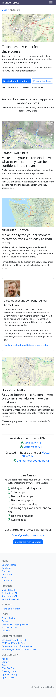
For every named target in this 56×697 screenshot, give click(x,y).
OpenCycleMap (21, 535)
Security (6, 630)
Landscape (38, 535)
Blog (4, 665)
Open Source (8, 677)
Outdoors (6, 568)
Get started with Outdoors (16, 81)
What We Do (8, 668)
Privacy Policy (8, 618)
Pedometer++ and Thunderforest (18, 646)
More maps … (8, 580)
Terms (5, 621)
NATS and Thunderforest (14, 640)
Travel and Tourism (11, 608)
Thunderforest (10, 2)
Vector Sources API (35, 454)
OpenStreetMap (9, 674)
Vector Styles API (10, 593)
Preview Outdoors (42, 81)
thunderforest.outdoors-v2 (33, 460)
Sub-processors (9, 627)
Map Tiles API (33, 443)
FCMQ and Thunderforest (14, 643)
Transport (6, 571)
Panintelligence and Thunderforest (19, 649)
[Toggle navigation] (50, 2)
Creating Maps (9, 671)
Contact (5, 661)
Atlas (4, 577)
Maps (4, 9)
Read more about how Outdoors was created (26, 345)
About (5, 658)
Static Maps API (32, 447)
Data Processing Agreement (15, 624)
